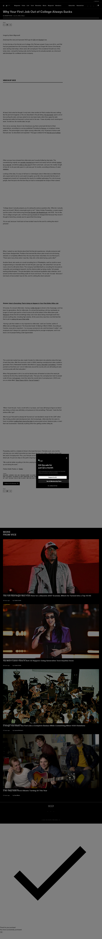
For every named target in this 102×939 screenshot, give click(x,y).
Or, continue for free (52, 485)
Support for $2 (52, 477)
